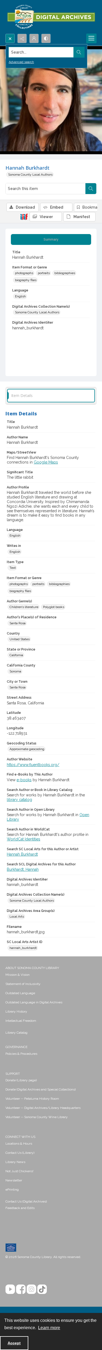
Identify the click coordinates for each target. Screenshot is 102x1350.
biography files (25, 280)
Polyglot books (53, 607)
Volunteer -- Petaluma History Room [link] (32, 1099)
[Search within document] (90, 188)
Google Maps (46, 462)
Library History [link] (16, 1011)
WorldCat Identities (23, 839)
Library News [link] (15, 1162)
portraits (44, 273)
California (16, 655)
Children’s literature (24, 607)
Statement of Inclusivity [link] (23, 984)
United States (20, 639)
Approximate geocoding (27, 749)
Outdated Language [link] (20, 993)
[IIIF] (24, 216)
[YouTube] (10, 1289)
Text (13, 568)
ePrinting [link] (12, 1189)
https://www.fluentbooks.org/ (33, 765)
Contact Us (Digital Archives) (26, 1201)
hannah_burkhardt (23, 948)
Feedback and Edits (20, 1208)
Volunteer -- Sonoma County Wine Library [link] (36, 1117)
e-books (24, 780)
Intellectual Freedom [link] (20, 1021)
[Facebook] (21, 1289)
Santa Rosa (18, 623)
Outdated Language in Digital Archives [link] (33, 1002)
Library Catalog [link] (16, 1032)
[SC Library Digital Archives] (51, 17)
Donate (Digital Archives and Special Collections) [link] (40, 1089)
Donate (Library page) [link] (21, 1080)
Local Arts (17, 916)
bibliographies (64, 273)
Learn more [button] (49, 1327)
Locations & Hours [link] (18, 1143)
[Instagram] (31, 1289)
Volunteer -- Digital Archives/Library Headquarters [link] (43, 1108)
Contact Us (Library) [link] (19, 1153)
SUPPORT (12, 1074)
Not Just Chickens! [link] (19, 1171)
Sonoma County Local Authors (30, 174)
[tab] (51, 239)
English (20, 296)
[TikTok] (42, 1289)
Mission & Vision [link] (17, 975)
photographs (24, 273)
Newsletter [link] (13, 1180)
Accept (14, 1343)
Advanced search (21, 62)
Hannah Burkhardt (22, 854)
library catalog (19, 799)
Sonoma (15, 671)
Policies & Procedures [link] (21, 1054)
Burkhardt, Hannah (23, 869)
